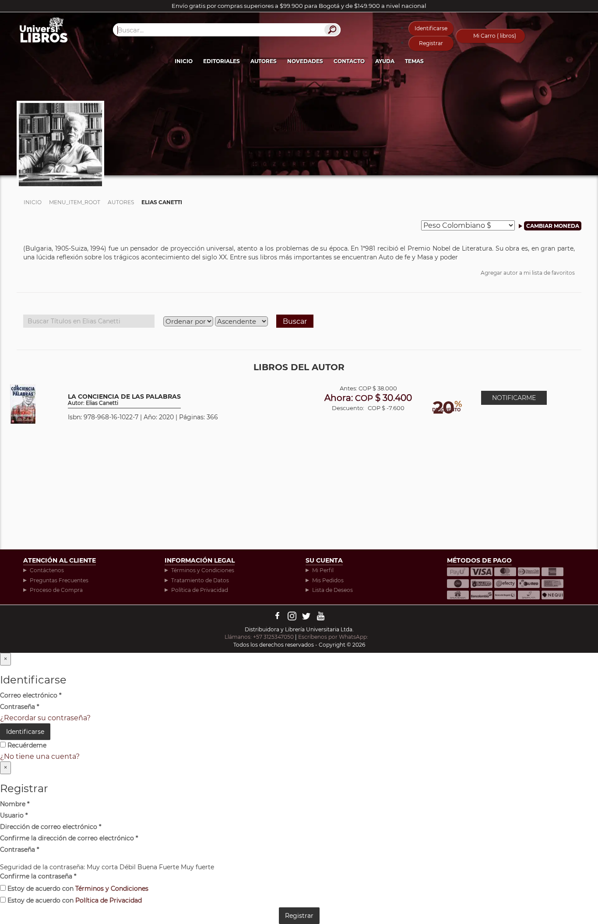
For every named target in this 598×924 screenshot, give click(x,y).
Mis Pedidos (328, 580)
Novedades (305, 61)
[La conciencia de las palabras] (22, 403)
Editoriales (221, 61)
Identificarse (431, 28)
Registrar (431, 43)
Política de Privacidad (199, 590)
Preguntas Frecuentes (59, 580)
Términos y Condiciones (202, 570)
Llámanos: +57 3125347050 (259, 637)
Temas (414, 61)
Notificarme (514, 398)
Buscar (295, 321)
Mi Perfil (323, 570)
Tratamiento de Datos (200, 580)
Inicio (184, 61)
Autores (263, 61)
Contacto (349, 61)
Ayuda (384, 61)
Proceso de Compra (56, 590)
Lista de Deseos (332, 590)
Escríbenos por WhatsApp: (333, 637)
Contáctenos (47, 570)
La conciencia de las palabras (124, 399)
